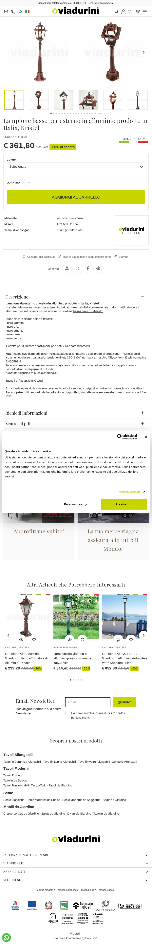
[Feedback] (20, 11)
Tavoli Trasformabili (16, 785)
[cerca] (116, 11)
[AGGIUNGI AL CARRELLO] (118, 639)
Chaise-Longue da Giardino (21, 813)
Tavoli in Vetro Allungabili (94, 761)
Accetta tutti (123, 504)
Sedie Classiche (13, 799)
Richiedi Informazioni (26, 413)
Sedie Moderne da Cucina (43, 799)
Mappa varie (106, 890)
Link (86, 717)
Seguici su (12, 880)
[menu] (145, 11)
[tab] (76, 297)
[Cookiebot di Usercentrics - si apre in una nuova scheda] (120, 437)
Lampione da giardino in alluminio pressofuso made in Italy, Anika (73, 658)
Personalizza (73, 504)
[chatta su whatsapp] (6, 937)
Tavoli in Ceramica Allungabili (22, 761)
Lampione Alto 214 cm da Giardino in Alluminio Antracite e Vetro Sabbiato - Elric (124, 658)
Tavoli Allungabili (18, 755)
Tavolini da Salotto (15, 780)
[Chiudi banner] (146, 436)
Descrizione (16, 297)
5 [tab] (85, 682)
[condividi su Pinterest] (98, 269)
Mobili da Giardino (18, 807)
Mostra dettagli (129, 491)
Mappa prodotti (45, 890)
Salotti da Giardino (53, 813)
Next (143, 52)
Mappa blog (88, 890)
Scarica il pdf (17, 423)
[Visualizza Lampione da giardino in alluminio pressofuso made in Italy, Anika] (69, 639)
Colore (11, 159)
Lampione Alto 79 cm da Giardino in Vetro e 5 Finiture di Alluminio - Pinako (26, 658)
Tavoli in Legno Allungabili (59, 761)
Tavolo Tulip (39, 785)
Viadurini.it (13, 863)
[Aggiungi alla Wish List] (34, 639)
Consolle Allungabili (124, 761)
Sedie (8, 793)
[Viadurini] (75, 10)
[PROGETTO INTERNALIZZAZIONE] (39, 905)
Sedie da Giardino (114, 799)
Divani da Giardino (79, 813)
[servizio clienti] (13, 11)
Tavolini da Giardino (106, 813)
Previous (8, 52)
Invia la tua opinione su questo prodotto (86, 256)
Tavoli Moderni (16, 768)
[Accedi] (123, 11)
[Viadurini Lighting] (131, 230)
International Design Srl (26, 855)
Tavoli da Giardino (60, 785)
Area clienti (14, 872)
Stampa (123, 256)
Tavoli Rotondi (12, 775)
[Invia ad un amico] (67, 269)
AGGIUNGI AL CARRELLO (76, 197)
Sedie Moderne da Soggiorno (81, 799)
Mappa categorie (67, 890)
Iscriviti (126, 702)
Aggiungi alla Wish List (40, 256)
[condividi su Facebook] (88, 269)
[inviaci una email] (6, 11)
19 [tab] (104, 116)
